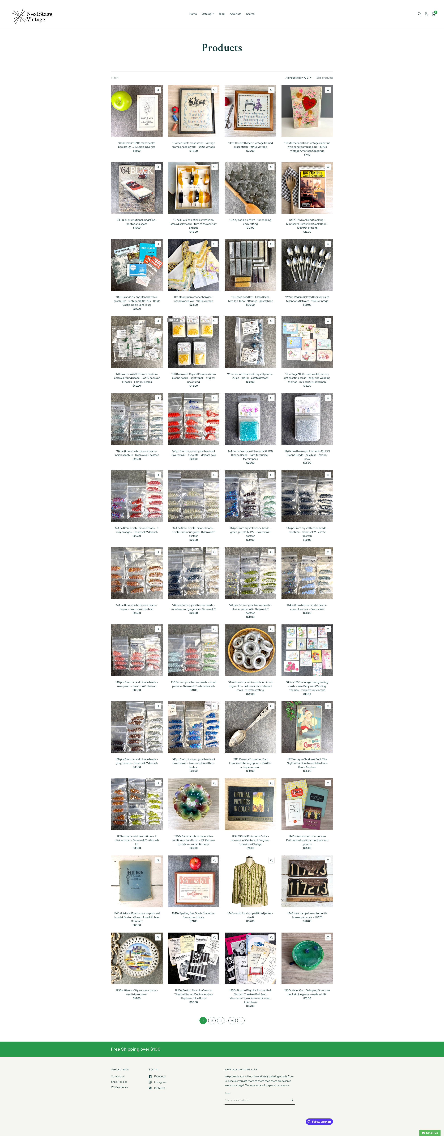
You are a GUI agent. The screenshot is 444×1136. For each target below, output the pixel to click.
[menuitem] (193, 14)
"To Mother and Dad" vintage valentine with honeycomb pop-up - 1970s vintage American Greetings (307, 146)
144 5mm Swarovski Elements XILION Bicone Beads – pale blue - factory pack (307, 455)
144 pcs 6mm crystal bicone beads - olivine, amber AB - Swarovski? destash (250, 609)
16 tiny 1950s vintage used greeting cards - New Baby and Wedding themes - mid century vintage (307, 686)
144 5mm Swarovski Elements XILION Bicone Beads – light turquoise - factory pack (250, 455)
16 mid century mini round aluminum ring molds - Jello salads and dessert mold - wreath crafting (250, 686)
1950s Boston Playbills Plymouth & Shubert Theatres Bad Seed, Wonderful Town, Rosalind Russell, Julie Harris (250, 996)
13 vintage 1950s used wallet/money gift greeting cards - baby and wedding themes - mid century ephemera (307, 377)
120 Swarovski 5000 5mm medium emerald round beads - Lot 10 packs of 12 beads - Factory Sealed (137, 377)
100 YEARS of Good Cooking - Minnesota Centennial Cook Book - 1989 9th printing (307, 223)
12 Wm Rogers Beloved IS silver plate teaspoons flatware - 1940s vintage (307, 299)
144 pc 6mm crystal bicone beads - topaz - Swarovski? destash (136, 607)
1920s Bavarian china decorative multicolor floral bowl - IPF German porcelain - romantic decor (193, 840)
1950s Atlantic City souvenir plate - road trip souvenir (137, 992)
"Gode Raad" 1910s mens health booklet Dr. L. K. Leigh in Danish (137, 145)
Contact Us (118, 1076)
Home (193, 13)
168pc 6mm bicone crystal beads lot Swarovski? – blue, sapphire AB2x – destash (193, 763)
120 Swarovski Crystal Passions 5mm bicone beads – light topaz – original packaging (194, 377)
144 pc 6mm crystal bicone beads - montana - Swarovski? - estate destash (307, 531)
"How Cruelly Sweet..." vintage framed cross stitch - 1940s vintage (250, 145)
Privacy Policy (119, 1087)
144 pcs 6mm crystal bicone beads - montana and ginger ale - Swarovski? (193, 607)
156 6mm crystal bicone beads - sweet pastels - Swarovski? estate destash (193, 684)
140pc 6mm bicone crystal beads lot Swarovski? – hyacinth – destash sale (194, 453)
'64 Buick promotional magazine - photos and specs (137, 221)
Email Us (431, 1132)
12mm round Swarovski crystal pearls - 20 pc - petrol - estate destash (250, 376)
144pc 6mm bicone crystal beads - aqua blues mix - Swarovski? (307, 607)
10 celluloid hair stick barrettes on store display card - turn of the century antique (193, 223)
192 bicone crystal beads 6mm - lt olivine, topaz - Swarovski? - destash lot (137, 840)
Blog (222, 13)
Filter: (114, 77)
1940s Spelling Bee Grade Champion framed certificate (193, 915)
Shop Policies (119, 1081)
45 (232, 1020)
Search (250, 13)
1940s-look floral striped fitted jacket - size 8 (250, 915)
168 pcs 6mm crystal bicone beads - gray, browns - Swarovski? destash (137, 761)
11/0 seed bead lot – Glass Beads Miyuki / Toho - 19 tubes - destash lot (250, 299)
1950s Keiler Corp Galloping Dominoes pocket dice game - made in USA (307, 992)
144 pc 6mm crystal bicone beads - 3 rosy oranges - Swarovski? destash (137, 530)
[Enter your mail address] (291, 1100)
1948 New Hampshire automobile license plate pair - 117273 (307, 915)
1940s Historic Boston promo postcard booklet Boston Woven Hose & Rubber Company (137, 917)
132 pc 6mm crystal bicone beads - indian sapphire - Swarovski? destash (136, 453)
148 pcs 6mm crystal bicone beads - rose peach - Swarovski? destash (137, 684)
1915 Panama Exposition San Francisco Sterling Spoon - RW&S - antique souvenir (250, 763)
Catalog (206, 13)
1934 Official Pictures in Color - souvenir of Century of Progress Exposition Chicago (250, 840)
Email (227, 1093)
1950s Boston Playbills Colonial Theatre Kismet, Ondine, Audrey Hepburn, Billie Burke (193, 994)
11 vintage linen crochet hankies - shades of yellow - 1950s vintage (193, 299)
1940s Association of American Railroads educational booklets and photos (307, 840)
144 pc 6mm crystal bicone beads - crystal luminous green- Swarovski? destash (193, 531)
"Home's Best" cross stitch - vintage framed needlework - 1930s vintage (193, 145)
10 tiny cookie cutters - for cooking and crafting (250, 221)
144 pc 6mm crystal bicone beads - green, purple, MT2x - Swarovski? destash (250, 531)
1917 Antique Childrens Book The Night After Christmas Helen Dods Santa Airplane (307, 763)
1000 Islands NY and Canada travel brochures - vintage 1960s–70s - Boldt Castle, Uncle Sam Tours (137, 300)
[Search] (419, 14)
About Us (235, 13)
